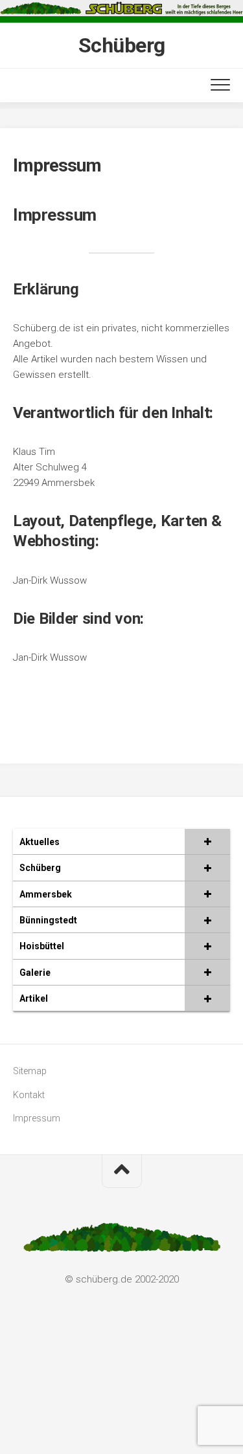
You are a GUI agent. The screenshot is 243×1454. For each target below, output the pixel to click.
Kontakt (29, 1095)
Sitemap (30, 1071)
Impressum (36, 1118)
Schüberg (121, 45)
